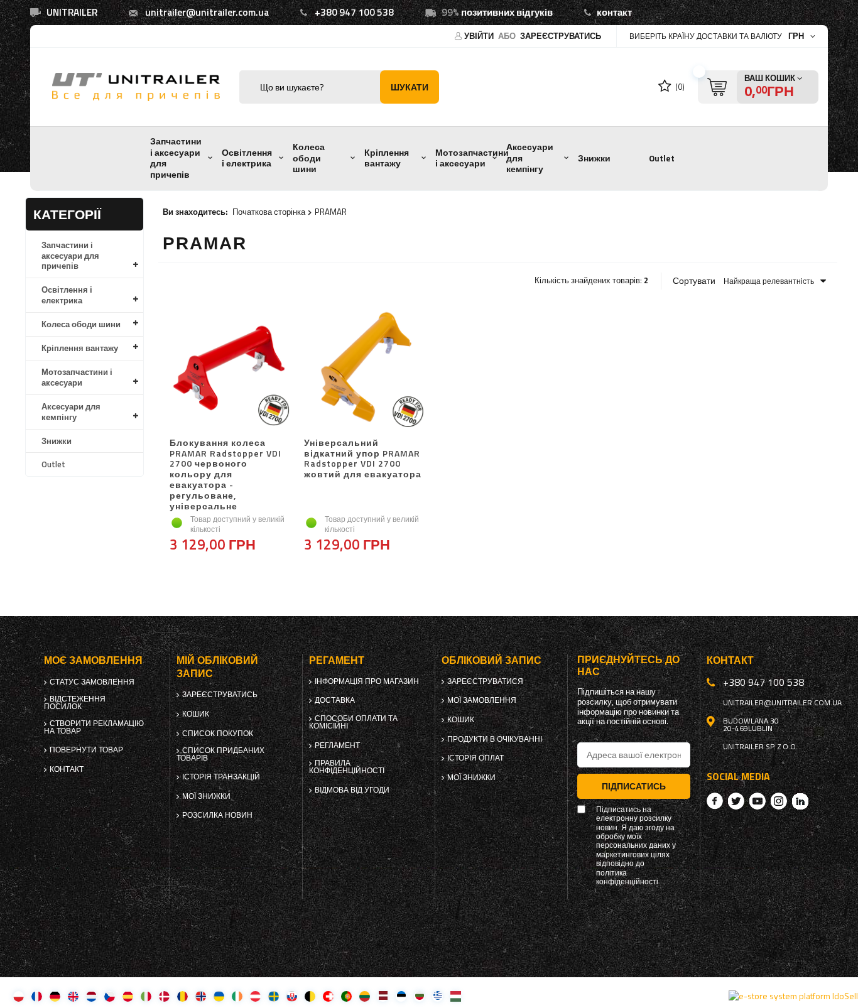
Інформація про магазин (367, 681)
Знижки (594, 158)
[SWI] (328, 996)
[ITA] (146, 996)
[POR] (346, 996)
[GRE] (437, 996)
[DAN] (164, 996)
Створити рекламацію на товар (94, 727)
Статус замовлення (92, 682)
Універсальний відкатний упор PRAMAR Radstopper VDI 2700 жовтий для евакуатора (362, 459)
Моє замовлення (93, 660)
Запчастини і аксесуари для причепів (176, 158)
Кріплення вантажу (386, 158)
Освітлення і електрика (247, 158)
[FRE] (37, 996)
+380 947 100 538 (354, 12)
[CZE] (109, 996)
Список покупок (217, 733)
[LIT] (365, 996)
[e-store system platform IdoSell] (793, 996)
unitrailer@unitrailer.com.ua (207, 12)
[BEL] (310, 996)
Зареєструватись (560, 36)
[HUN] (456, 996)
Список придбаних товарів (220, 754)
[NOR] (201, 996)
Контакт (67, 769)
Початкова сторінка (268, 211)
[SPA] (128, 996)
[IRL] (237, 996)
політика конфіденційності (627, 878)
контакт (614, 12)
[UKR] (219, 996)
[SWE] (273, 996)
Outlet (662, 158)
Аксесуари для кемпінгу (529, 158)
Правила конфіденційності (346, 766)
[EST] (401, 996)
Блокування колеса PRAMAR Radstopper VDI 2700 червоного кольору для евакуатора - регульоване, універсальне (225, 475)
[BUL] (419, 996)
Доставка (335, 700)
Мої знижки (206, 796)
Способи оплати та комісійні (353, 722)
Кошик (195, 714)
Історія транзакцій (221, 777)
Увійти (480, 36)
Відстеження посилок (75, 702)
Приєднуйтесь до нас (628, 666)
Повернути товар (86, 750)
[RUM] (182, 996)
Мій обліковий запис (217, 667)
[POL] (18, 996)
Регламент (337, 745)
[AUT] (255, 996)
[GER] (55, 996)
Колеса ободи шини (309, 158)
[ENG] (73, 996)
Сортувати (694, 280)
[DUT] (91, 996)
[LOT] (383, 996)
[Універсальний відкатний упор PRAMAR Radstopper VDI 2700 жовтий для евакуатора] (364, 368)
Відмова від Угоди (352, 790)
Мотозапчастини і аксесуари (472, 158)
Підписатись (634, 786)
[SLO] (292, 996)
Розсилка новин (217, 815)
